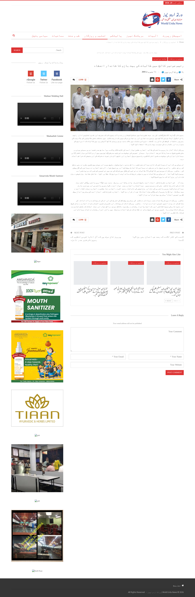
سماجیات (58, 35)
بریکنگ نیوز (135, 35)
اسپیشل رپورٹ (172, 35)
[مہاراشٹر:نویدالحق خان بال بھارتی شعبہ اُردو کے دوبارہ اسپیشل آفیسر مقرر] (127, 273)
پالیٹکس (116, 35)
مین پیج (177, 585)
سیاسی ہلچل (40, 35)
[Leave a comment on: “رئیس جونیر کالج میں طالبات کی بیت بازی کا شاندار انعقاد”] (74, 79)
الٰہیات (153, 35)
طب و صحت (74, 35)
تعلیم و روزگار (95, 35)
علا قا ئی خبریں (159, 59)
